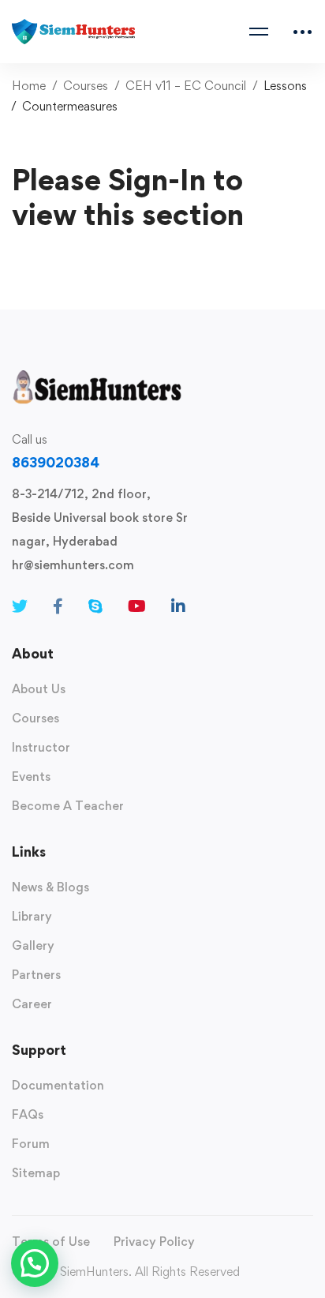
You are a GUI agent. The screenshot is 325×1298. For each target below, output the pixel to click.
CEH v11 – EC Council (185, 85)
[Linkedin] (178, 606)
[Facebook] (58, 606)
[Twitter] (20, 606)
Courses (85, 85)
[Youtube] (137, 606)
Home (29, 85)
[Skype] (95, 606)
